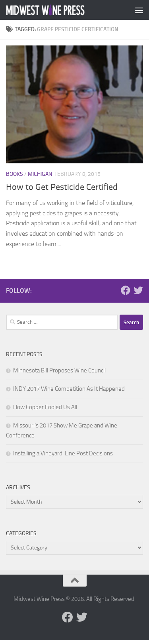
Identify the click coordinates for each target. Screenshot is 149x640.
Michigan (40, 174)
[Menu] (139, 10)
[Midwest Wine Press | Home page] (58, 10)
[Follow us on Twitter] (138, 290)
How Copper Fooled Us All (45, 407)
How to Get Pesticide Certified (62, 187)
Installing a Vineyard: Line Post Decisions (63, 453)
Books (14, 174)
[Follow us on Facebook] (125, 290)
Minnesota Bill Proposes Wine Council (59, 370)
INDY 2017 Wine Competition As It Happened (69, 388)
